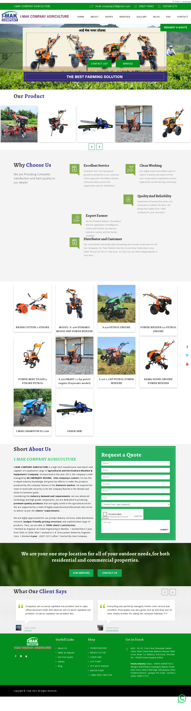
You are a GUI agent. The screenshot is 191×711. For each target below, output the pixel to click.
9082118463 (146, 6)
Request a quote (175, 27)
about (95, 17)
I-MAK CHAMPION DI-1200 (32, 431)
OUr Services (81, 573)
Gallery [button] (142, 17)
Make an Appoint (66, 653)
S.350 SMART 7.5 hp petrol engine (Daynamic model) (74, 381)
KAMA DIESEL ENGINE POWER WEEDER (158, 381)
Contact (182, 17)
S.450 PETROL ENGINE (116, 327)
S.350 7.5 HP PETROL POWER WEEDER (116, 381)
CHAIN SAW (74, 431)
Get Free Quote (65, 657)
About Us (62, 648)
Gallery (61, 661)
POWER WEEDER (98, 648)
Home (80, 17)
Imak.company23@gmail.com (112, 6)
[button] (5, 56)
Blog (156, 17)
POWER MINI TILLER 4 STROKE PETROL (32, 381)
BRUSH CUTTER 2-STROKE (32, 327)
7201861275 (169, 6)
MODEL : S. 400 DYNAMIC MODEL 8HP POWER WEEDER (74, 329)
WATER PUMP (97, 670)
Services (124, 17)
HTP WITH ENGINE (99, 666)
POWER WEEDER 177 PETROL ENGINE (158, 329)
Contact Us (109, 573)
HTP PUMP (95, 661)
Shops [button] (109, 17)
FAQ (168, 17)
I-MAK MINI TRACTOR (101, 675)
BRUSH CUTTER (98, 653)
